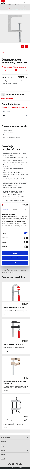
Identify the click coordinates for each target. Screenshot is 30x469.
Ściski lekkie (22, 6)
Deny (15, 262)
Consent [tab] (5, 209)
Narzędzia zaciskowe (14, 6)
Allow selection (15, 258)
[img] (15, 28)
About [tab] (24, 209)
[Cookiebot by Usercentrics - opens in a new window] (22, 205)
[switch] (26, 238)
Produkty (17, 4)
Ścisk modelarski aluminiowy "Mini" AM (17, 9)
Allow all (15, 253)
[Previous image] (22, 46)
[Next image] (26, 46)
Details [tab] (15, 209)
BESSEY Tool (11, 4)
